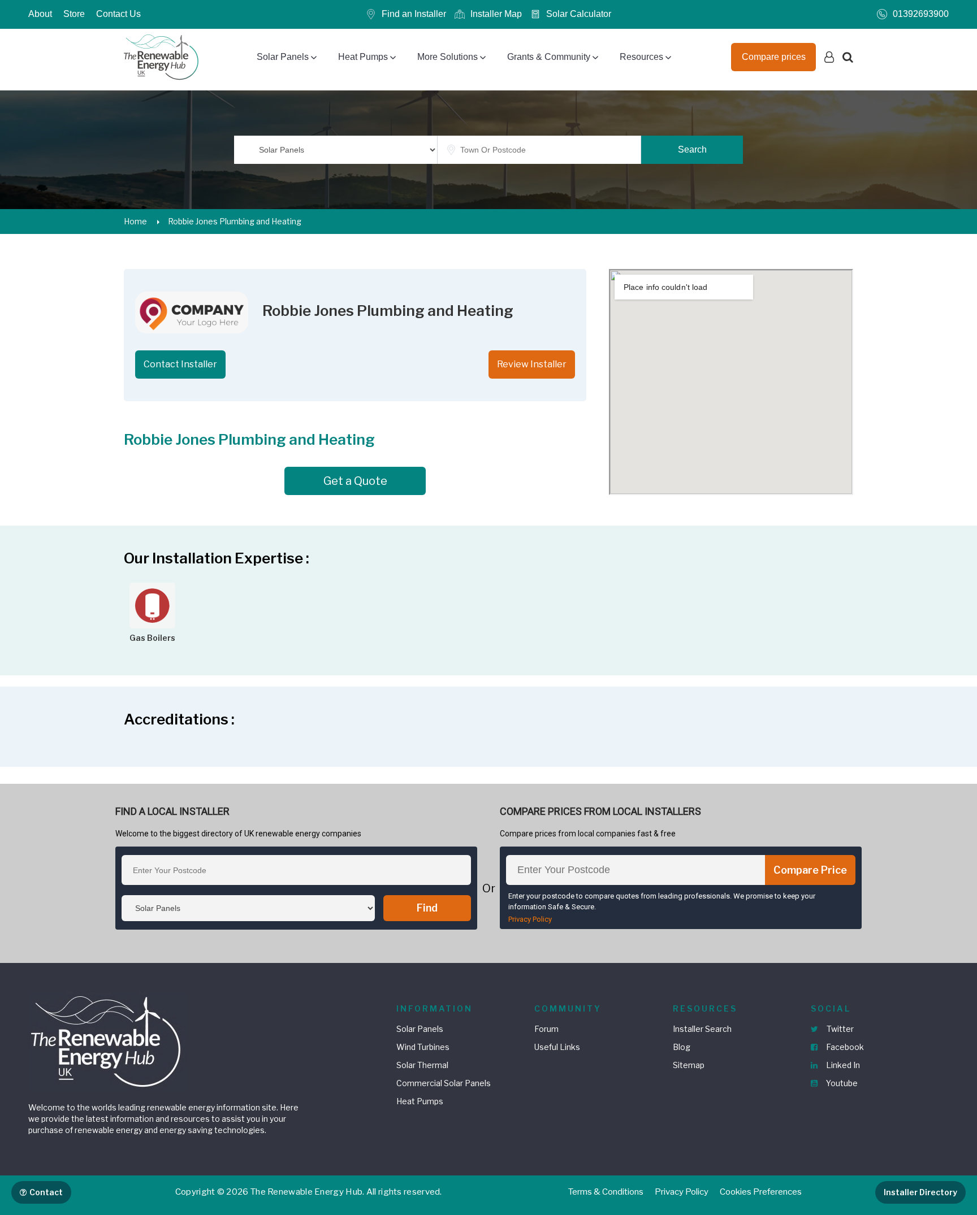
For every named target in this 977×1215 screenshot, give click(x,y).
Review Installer (532, 364)
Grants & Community (548, 57)
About (40, 14)
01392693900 (921, 14)
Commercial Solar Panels (443, 1083)
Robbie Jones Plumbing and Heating (234, 221)
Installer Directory (920, 1192)
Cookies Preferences (761, 1192)
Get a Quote (355, 481)
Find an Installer (414, 14)
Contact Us (118, 14)
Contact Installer (180, 364)
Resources (641, 57)
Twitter (839, 1029)
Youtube (841, 1083)
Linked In (842, 1065)
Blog (681, 1047)
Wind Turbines (422, 1047)
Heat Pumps (363, 57)
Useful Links (557, 1047)
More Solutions (447, 57)
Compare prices (774, 57)
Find (427, 908)
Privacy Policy (530, 919)
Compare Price (810, 870)
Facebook (844, 1047)
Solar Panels (283, 57)
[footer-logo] (107, 1040)
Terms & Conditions (605, 1192)
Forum (546, 1029)
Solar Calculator (578, 14)
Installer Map (496, 14)
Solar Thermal (422, 1065)
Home (135, 221)
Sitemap (688, 1065)
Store (74, 14)
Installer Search (702, 1029)
